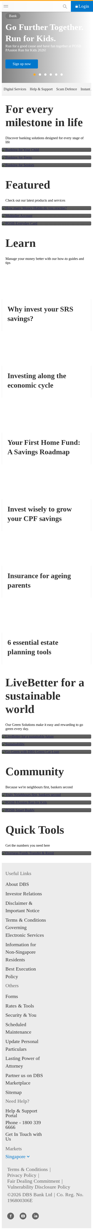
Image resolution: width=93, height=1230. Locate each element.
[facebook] (10, 1215)
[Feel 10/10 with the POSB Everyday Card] (46, 223)
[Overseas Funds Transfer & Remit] (46, 853)
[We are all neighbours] (46, 795)
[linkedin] (35, 1215)
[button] (28, 1156)
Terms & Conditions (27, 1169)
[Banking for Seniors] (46, 165)
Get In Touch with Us (23, 1136)
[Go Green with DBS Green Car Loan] (46, 752)
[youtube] (23, 1215)
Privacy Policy (21, 1175)
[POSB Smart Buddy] (46, 810)
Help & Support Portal (21, 1113)
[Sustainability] (46, 744)
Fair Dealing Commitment (33, 1181)
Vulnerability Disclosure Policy (38, 1187)
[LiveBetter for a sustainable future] (46, 736)
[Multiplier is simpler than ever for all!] (46, 216)
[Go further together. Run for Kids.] (46, 802)
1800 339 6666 (23, 1125)
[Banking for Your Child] (46, 150)
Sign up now (22, 64)
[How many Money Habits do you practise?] (46, 208)
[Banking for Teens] (46, 157)
